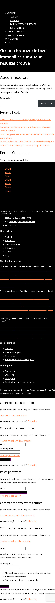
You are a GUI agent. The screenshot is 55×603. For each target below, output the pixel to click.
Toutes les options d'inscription (15, 541)
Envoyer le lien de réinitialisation (13, 492)
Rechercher (6, 98)
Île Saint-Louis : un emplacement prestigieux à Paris (25, 145)
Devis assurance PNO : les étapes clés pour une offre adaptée (25, 266)
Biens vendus (17, 27)
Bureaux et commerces (23, 24)
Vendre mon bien (14, 31)
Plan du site (10, 356)
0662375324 (12, 225)
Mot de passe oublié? (10, 455)
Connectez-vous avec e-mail (13, 415)
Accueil (8, 236)
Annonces (10, 13)
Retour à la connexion (10, 495)
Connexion (10, 371)
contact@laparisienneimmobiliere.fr (22, 222)
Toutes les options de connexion (15, 440)
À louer (14, 20)
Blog (8, 42)
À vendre (15, 16)
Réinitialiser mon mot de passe (20, 382)
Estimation (11, 39)
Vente (8, 251)
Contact (9, 348)
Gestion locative (14, 35)
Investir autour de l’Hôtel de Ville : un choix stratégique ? (27, 141)
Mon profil (10, 378)
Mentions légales (13, 352)
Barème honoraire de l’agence (19, 359)
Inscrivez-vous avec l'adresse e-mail (17, 515)
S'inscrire (9, 374)
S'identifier (31, 521)
